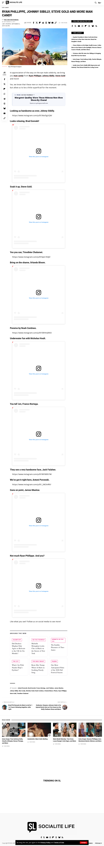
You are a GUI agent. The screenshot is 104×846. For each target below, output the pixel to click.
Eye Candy (5, 7)
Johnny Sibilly (48, 75)
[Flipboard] (85, 26)
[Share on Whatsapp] (4, 93)
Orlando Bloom (48, 691)
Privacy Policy (46, 842)
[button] (83, 843)
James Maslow (58, 688)
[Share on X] (36, 22)
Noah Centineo (39, 691)
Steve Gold (60, 75)
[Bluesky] (92, 26)
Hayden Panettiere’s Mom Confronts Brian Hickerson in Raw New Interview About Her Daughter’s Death (84, 39)
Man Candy (22, 691)
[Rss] (96, 26)
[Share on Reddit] (43, 22)
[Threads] (89, 26)
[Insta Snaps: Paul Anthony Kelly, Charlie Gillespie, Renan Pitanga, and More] (13, 730)
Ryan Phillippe (35, 75)
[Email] (52, 22)
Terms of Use (59, 842)
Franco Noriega (40, 688)
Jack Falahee (50, 688)
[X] (75, 26)
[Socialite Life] (14, 2)
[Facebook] (72, 26)
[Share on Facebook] (33, 22)
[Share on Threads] (46, 22)
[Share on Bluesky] (49, 22)
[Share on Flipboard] (39, 22)
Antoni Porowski (22, 688)
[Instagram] (82, 26)
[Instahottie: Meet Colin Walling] (39, 730)
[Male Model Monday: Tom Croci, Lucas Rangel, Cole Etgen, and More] (64, 730)
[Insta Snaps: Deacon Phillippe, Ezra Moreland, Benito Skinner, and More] (90, 730)
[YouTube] (79, 26)
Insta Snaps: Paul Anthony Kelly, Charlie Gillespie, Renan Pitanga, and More (12, 741)
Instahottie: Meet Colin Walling (38, 739)
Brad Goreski (32, 688)
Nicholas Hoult (30, 691)
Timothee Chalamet (22, 693)
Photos (56, 691)
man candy (18, 75)
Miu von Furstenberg (11, 19)
